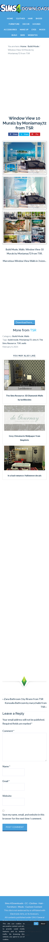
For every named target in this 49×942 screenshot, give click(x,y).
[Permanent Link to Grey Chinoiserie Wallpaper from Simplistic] (24, 429)
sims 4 (35, 339)
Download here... (25, 322)
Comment (8, 730)
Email (6, 781)
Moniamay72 (25, 339)
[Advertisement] (24, 86)
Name (6, 766)
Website (7, 795)
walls (24, 343)
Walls (26, 336)
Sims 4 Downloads (24, 8)
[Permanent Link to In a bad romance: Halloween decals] (24, 469)
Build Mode (17, 336)
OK (36, 924)
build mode (13, 339)
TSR (33, 330)
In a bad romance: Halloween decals (24, 475)
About (43, 924)
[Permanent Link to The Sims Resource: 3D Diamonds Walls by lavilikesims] (24, 389)
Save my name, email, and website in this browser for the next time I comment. (23, 816)
